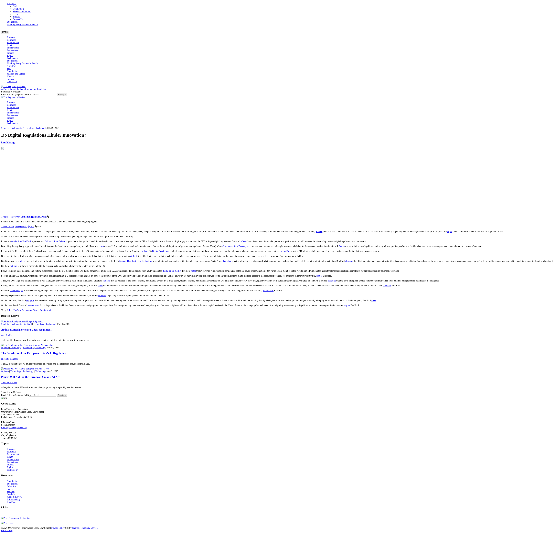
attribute (134, 256)
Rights (10, 55)
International (12, 50)
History (10, 76)
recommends (33, 305)
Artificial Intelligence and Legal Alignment (26, 329)
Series (9, 489)
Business (11, 37)
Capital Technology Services (85, 528)
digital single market (172, 271)
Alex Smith (6, 335)
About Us (11, 66)
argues (319, 276)
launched (227, 261)
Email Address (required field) (15, 94)
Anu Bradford (24, 241)
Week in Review (14, 497)
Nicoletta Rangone (9, 359)
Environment (13, 42)
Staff (9, 68)
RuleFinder (12, 502)
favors (342, 246)
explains (144, 251)
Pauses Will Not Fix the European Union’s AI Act (30, 376)
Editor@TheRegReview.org (14, 427)
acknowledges (16, 290)
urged (449, 231)
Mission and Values (16, 74)
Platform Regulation (22, 310)
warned (319, 231)
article (14, 241)
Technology (12, 58)
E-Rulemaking (13, 499)
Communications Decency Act (236, 246)
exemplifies (285, 251)
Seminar (10, 491)
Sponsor (10, 79)
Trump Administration (43, 310)
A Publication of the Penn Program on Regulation (23, 89)
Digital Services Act (161, 251)
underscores (268, 290)
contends (387, 285)
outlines (13, 266)
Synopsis (5, 128)
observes (349, 261)
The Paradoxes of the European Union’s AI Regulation (33, 353)
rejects (22, 261)
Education (11, 40)
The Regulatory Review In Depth (22, 63)
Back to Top (6, 530)
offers (243, 241)
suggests (30, 300)
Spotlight (5, 324)
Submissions (12, 60)
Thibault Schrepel (9, 382)
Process (10, 53)
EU (10, 310)
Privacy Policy (58, 528)
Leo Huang (8, 142)
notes (101, 246)
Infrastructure (13, 47)
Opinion (5, 347)
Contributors (12, 71)
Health (10, 45)
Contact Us (12, 81)
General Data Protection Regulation (135, 261)
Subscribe (11, 486)
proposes (102, 295)
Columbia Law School (55, 241)
